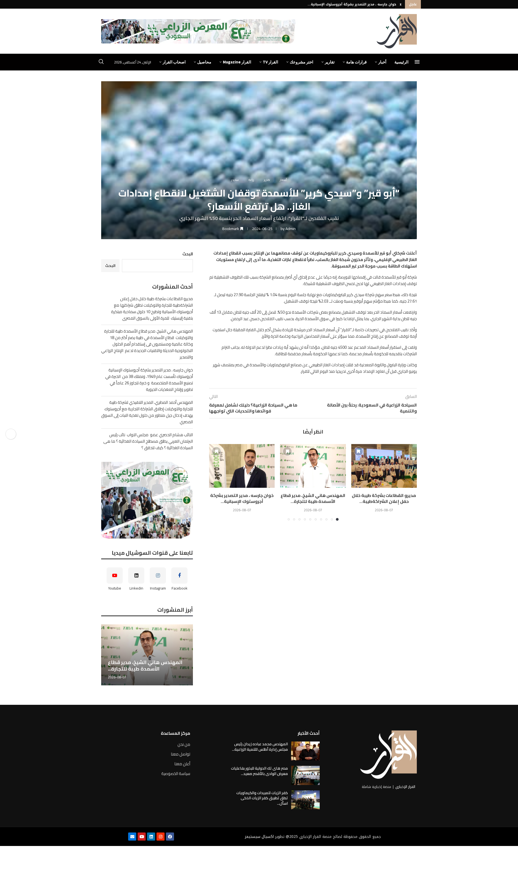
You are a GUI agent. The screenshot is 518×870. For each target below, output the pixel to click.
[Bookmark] (358, 451)
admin (290, 228)
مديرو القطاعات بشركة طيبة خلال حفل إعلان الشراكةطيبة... (384, 498)
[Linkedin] (151, 836)
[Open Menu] (417, 61)
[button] (400, 4)
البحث (187, 254)
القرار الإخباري (405, 786)
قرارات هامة (356, 62)
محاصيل (204, 62)
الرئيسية (401, 62)
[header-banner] (199, 31)
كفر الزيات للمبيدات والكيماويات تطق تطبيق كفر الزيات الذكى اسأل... (262, 798)
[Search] (101, 62)
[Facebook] (170, 836)
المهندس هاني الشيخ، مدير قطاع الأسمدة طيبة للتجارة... (313, 498)
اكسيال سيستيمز (259, 836)
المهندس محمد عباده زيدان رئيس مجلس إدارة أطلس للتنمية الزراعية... (260, 746)
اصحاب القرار (174, 62)
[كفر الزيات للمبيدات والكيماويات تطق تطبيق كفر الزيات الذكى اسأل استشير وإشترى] (305, 799)
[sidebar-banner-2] (147, 500)
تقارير (330, 62)
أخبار (382, 62)
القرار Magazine (237, 62)
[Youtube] (142, 836)
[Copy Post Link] (10, 434)
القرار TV (270, 62)
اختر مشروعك (301, 62)
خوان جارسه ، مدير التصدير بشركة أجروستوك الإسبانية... (352, 4)
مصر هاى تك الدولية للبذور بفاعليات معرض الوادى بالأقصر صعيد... (259, 771)
